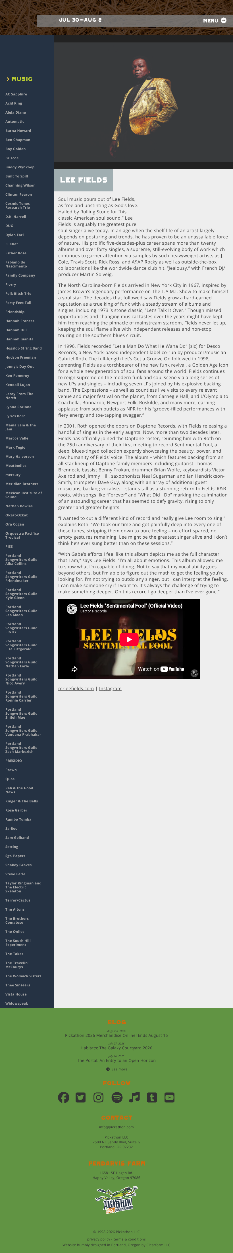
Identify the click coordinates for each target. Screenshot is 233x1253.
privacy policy (98, 1239)
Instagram (110, 688)
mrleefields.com (76, 688)
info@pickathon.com (116, 1127)
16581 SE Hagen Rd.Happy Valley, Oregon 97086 (116, 1175)
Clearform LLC (158, 1244)
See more (120, 1069)
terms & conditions (130, 1239)
